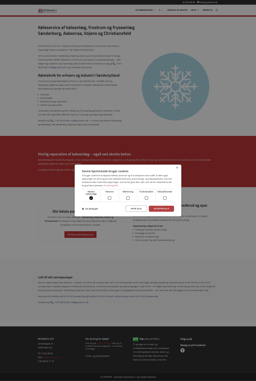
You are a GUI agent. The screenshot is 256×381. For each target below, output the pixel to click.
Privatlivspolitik (111, 185)
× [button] (177, 168)
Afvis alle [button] (136, 208)
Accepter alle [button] (161, 208)
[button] (90, 208)
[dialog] (128, 190)
